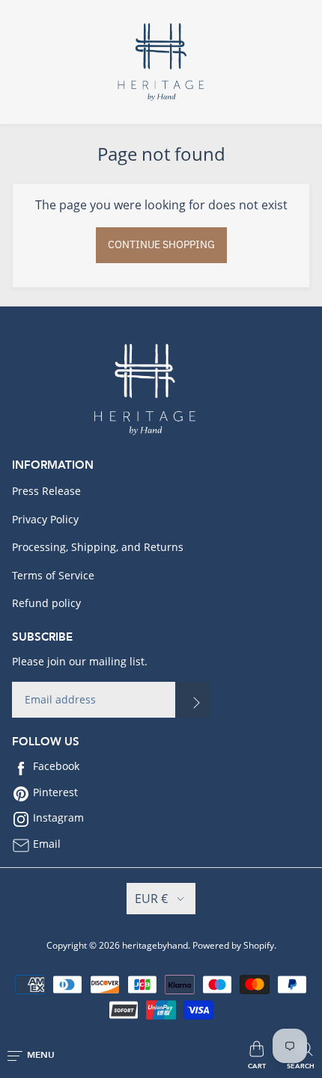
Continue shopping (161, 244)
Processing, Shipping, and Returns (97, 547)
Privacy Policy (45, 519)
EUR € (151, 898)
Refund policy (46, 603)
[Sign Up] (193, 700)
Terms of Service (53, 575)
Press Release (46, 491)
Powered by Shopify (233, 945)
